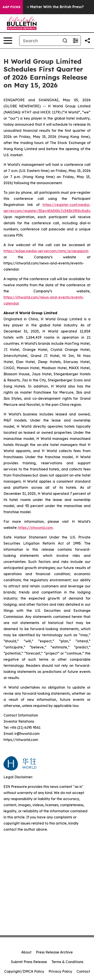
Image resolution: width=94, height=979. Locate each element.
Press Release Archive (54, 952)
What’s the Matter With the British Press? (47, 7)
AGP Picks (11, 7)
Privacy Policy (60, 971)
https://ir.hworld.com (35, 527)
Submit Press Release (29, 962)
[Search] (65, 41)
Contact (83, 971)
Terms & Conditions (67, 962)
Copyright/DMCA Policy (24, 971)
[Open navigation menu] (7, 40)
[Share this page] (87, 40)
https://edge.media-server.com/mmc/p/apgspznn (46, 251)
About (26, 952)
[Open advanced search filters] (75, 41)
